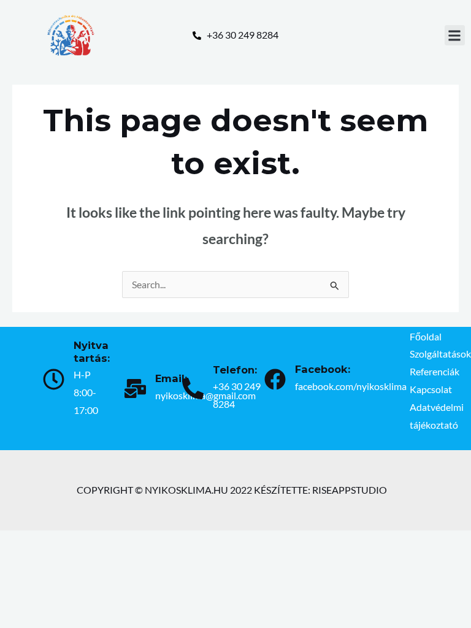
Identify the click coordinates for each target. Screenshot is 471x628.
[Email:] (135, 388)
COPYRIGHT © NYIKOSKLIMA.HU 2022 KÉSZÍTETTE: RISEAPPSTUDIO (232, 490)
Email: (171, 378)
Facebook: (322, 369)
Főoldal (426, 336)
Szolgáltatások (440, 353)
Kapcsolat (431, 389)
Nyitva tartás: (92, 351)
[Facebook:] (275, 379)
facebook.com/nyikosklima (351, 386)
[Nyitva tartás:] (53, 379)
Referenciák (434, 371)
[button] (455, 35)
